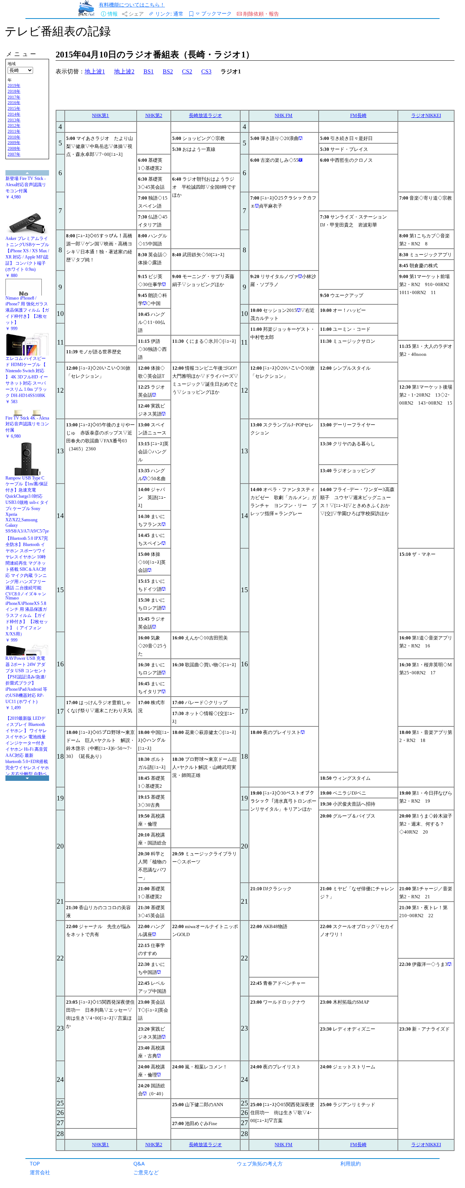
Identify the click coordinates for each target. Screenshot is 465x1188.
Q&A (139, 1163)
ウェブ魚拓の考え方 (260, 1163)
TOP (35, 1163)
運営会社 (40, 1172)
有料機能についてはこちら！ (132, 4)
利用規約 (350, 1163)
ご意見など (146, 1172)
